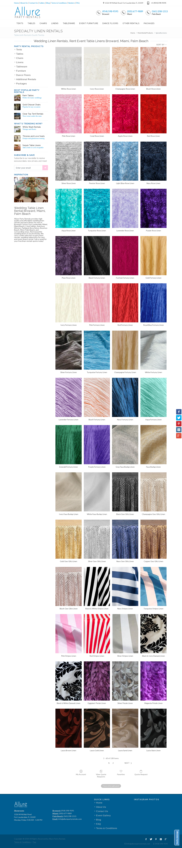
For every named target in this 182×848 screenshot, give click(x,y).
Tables (19, 54)
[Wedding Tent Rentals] (17, 116)
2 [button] (113, 763)
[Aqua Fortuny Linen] (153, 397)
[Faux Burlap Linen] (153, 444)
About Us (24, 3)
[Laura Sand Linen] (125, 728)
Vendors (71, 3)
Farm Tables (28, 95)
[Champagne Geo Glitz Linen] (153, 491)
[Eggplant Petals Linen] (97, 680)
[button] (129, 763)
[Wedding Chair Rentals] (17, 107)
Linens (19, 62)
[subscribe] (45, 167)
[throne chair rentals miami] (17, 138)
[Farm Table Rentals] (17, 98)
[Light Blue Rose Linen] (125, 161)
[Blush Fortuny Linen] (97, 397)
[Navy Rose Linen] (153, 161)
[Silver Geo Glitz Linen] (97, 539)
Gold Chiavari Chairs (32, 105)
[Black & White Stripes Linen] (97, 586)
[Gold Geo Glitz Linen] (68, 539)
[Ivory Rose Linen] (97, 66)
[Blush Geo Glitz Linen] (68, 586)
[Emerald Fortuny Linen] (68, 444)
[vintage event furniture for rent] (17, 129)
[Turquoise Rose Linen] (97, 208)
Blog (48, 3)
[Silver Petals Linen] (125, 680)
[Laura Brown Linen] (68, 728)
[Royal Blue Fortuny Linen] (153, 302)
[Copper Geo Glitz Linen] (153, 539)
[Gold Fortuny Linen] (153, 255)
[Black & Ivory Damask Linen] (153, 633)
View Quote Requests (101, 775)
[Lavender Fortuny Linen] (68, 397)
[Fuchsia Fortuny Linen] (125, 255)
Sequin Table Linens (32, 145)
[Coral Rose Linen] (97, 113)
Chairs (19, 58)
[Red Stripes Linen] (97, 633)
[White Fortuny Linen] (153, 350)
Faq (34, 842)
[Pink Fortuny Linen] (97, 302)
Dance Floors (23, 75)
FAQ (78, 3)
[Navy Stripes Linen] (125, 586)
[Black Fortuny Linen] (97, 255)
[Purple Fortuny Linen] (97, 444)
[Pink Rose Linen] (68, 113)
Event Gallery (103, 815)
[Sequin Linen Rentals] (17, 147)
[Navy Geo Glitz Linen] (125, 539)
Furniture (21, 71)
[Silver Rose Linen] (68, 161)
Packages (21, 83)
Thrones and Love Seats (34, 136)
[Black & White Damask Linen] (68, 680)
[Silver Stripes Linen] (125, 633)
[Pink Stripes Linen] (68, 633)
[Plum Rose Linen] (68, 255)
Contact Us (33, 3)
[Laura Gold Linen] (97, 728)
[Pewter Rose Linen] (97, 161)
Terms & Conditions (59, 3)
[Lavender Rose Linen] (125, 208)
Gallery (42, 3)
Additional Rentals (26, 79)
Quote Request (141, 774)
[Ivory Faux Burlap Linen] (68, 491)
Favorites (121, 774)
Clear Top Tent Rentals (33, 114)
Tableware (21, 66)
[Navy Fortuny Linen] (125, 397)
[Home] (27, 12)
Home (16, 3)
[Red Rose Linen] (153, 113)
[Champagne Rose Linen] (125, 66)
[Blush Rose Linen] (153, 66)
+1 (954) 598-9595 (158, 3)
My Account (81, 774)
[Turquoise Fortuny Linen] (97, 350)
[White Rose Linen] (68, 66)
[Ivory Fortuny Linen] (68, 302)
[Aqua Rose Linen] (68, 208)
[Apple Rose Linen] (125, 113)
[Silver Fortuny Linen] (68, 350)
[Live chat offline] (176, 837)
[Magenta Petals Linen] (153, 680)
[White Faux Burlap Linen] (97, 491)
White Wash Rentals (32, 127)
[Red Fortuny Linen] (125, 302)
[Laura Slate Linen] (153, 728)
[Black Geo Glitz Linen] (125, 491)
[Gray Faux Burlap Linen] (125, 444)
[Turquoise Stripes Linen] (153, 586)
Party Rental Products (145, 33)
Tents (19, 49)
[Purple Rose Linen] (153, 208)
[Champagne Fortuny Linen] (125, 350)
